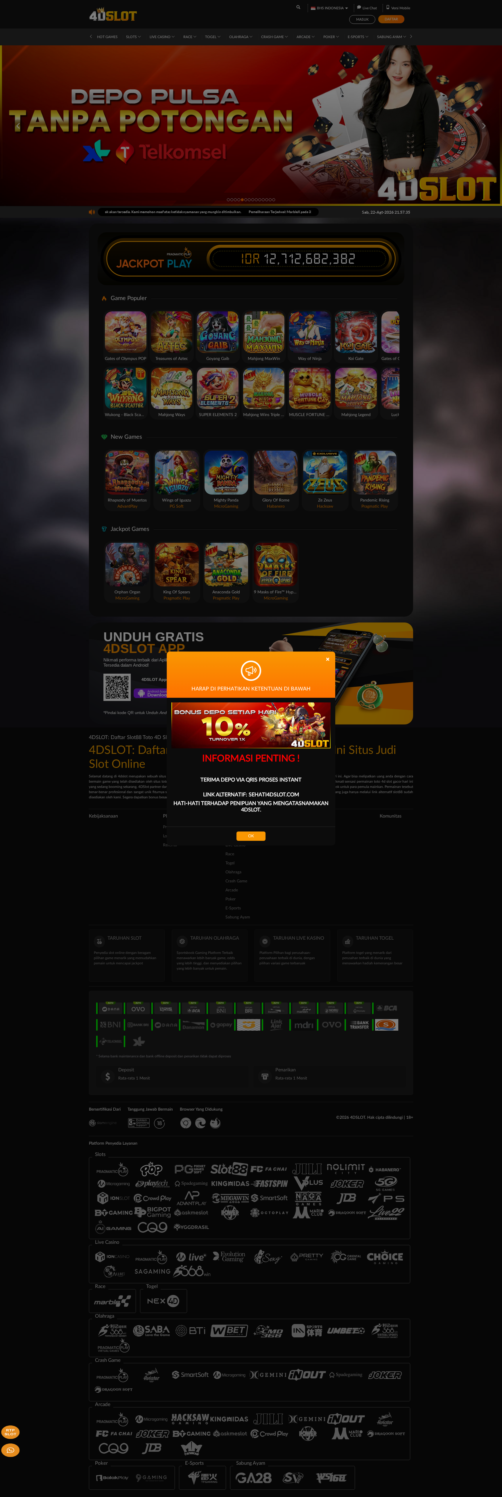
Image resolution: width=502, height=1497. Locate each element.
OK (251, 836)
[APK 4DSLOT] (9, 1431)
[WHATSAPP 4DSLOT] (9, 1449)
